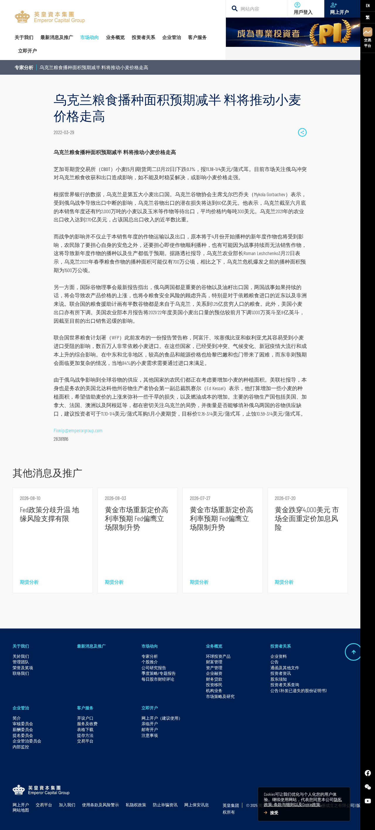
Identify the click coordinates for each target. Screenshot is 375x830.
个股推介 (150, 661)
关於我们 (21, 656)
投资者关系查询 (284, 684)
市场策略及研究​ (220, 696)
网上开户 (339, 12)
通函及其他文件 (284, 667)
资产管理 (214, 667)
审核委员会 (23, 723)
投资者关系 (280, 645)
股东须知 (278, 679)
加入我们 (67, 804)
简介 (17, 717)
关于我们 (21, 645)
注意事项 (150, 735)
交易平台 (367, 42)
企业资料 (278, 656)
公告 (274, 661)
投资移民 (214, 684)
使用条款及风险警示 (100, 804)
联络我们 (21, 673)
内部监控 (21, 746)
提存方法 (85, 735)
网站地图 (21, 809)
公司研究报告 (154, 667)
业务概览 (214, 645)
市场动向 (150, 645)
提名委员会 (23, 735)
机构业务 (214, 690)
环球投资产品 (218, 656)
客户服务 (85, 707)
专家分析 (24, 67)
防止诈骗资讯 (165, 804)
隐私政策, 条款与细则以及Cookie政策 (303, 802)
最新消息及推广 (91, 645)
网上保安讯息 (196, 804)
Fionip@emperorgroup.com (78, 430)
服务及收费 (87, 723)
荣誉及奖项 (23, 667)
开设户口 (85, 717)
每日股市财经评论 (158, 679)
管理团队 (21, 661)
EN (368, 5)
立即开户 (150, 707)
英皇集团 (231, 805)
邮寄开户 (150, 729)
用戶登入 (303, 12)
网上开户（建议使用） (162, 717)
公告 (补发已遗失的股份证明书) (298, 690)
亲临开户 (150, 723)
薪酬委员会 (23, 729)
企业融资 (214, 673)
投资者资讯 (280, 673)
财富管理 (214, 661)
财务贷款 (214, 679)
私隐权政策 (136, 804)
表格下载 (85, 729)
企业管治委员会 (27, 740)
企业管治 (21, 707)
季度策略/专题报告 (159, 673)
